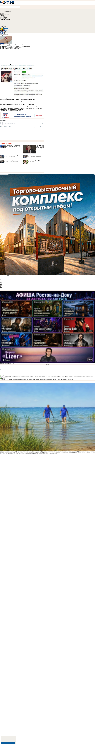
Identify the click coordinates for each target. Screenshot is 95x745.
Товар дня (1, 35)
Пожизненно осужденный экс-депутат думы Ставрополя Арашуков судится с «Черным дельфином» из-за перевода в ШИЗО (17, 376)
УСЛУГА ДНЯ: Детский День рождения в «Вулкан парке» (9, 48)
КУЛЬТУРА (2, 15)
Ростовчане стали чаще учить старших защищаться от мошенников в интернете (46, 453)
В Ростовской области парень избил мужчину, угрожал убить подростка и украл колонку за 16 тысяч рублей (57, 452)
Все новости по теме (3, 45)
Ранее (10, 126)
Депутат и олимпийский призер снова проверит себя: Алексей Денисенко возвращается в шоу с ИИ (20, 453)
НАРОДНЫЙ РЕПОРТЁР (4, 17)
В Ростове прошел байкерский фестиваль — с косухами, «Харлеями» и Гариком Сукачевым (29, 451)
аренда (13, 110)
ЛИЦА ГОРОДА (2, 16)
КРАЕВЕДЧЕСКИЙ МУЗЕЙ (4, 14)
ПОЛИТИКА (2, 21)
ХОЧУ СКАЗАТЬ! (3, 26)
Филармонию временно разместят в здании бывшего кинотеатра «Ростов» (67, 451)
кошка (15, 110)
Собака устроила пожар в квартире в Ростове (49, 451)
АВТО (6, 30)
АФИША (1, 10)
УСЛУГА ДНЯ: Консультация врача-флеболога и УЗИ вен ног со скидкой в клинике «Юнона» (15, 46)
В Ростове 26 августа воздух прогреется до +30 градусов (65, 379)
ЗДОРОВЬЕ (2, 12)
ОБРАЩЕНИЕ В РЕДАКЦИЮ (5, 19)
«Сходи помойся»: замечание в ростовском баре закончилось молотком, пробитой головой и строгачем (71, 376)
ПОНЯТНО (8, 742)
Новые (1, 126)
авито (20, 110)
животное (17, 110)
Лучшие (5, 126)
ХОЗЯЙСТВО (2, 25)
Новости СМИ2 (2, 166)
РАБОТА (6, 28)
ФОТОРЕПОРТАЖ (3, 24)
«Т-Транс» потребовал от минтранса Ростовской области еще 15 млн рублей (45, 379)
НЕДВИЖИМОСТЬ (3, 18)
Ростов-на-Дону (9, 110)
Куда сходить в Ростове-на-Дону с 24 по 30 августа (7, 363)
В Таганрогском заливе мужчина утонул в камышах (8, 451)
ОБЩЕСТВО (2, 20)
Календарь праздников (4, 34)
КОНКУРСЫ (2, 13)
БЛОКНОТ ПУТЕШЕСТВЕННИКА (5, 11)
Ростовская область (3, 110)
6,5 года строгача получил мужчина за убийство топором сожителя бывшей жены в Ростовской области (28, 452)
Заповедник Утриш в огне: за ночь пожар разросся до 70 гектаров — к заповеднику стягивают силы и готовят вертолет (17, 379)
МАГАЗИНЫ (5, 32)
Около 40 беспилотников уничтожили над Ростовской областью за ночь (45, 376)
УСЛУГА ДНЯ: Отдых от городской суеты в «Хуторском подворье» (11, 47)
